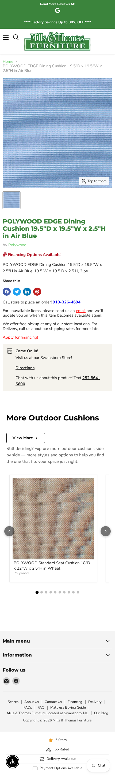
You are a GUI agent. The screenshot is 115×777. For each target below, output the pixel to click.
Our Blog (101, 713)
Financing (75, 701)
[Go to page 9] (73, 592)
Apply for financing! (20, 337)
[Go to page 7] (64, 592)
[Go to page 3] (46, 592)
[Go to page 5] (55, 592)
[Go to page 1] (37, 592)
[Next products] (106, 531)
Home (8, 61)
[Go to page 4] (50, 592)
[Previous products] (9, 531)
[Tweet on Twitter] (17, 292)
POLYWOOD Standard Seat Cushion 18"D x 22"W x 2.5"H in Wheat (52, 565)
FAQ (41, 707)
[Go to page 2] (41, 592)
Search (13, 701)
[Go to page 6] (60, 592)
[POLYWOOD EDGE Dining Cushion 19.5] (11, 200)
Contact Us (53, 701)
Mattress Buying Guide (68, 707)
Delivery (95, 701)
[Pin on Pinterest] (37, 292)
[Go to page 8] (69, 592)
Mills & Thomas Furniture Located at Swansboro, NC (47, 713)
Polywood (17, 245)
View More (23, 438)
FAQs (28, 707)
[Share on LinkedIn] (27, 292)
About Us (31, 701)
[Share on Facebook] (7, 292)
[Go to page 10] (78, 592)
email (81, 310)
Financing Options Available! (34, 254)
